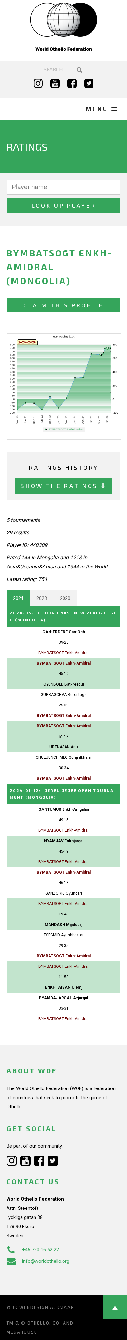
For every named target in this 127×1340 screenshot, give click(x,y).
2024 (18, 598)
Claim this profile (63, 305)
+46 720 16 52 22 (40, 1250)
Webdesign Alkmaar (46, 1307)
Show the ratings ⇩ (64, 485)
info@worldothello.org (45, 1261)
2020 (65, 598)
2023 (41, 598)
